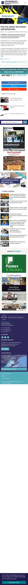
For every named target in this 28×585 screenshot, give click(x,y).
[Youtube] (5, 337)
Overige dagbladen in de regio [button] (9, 369)
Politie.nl (25, 31)
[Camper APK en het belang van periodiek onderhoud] (4, 244)
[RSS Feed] (8, 337)
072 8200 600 (6, 328)
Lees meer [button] (13, 578)
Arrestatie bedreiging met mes (17, 113)
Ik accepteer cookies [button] (14, 582)
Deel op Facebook (15, 82)
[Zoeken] (25, 122)
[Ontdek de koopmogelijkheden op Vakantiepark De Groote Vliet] (4, 237)
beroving (8, 59)
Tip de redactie (15, 89)
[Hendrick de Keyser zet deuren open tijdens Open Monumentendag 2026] (4, 231)
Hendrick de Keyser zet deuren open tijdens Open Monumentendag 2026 (17, 230)
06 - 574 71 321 (20, 75)
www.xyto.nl (6, 331)
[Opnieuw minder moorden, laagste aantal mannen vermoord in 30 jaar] (4, 210)
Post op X (14, 86)
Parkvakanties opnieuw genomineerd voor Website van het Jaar (18, 215)
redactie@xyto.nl (7, 329)
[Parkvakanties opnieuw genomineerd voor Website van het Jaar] (4, 216)
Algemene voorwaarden (7, 373)
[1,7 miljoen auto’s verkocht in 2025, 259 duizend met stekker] (4, 203)
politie (3, 59)
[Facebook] (2, 337)
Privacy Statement (5, 378)
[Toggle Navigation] (25, 3)
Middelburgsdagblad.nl (11, 1)
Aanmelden (5, 349)
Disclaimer (4, 375)
